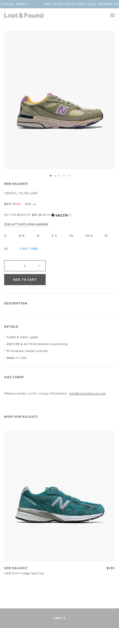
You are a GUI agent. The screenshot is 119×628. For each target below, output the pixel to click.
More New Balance (21, 416)
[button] (109, 15)
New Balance (16, 184)
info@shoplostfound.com (87, 393)
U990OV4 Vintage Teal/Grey (24, 573)
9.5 (54, 236)
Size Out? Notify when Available (26, 224)
